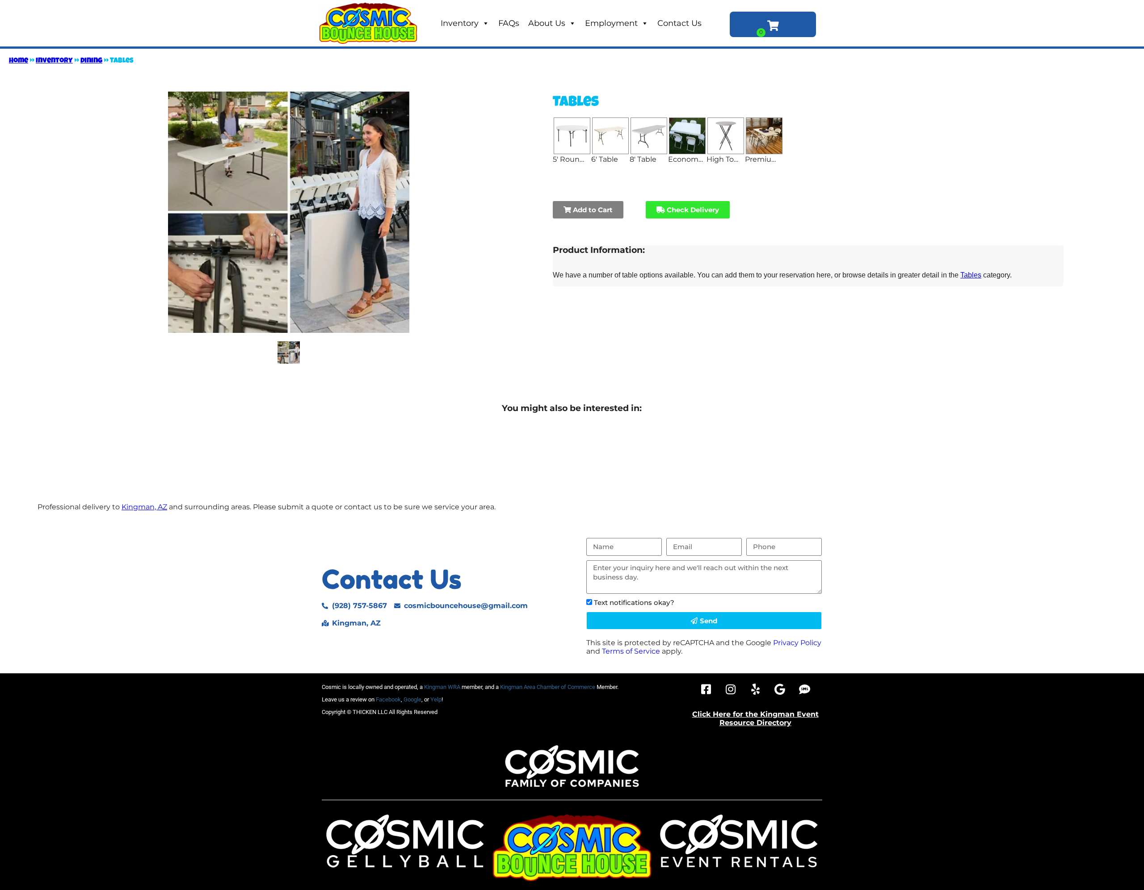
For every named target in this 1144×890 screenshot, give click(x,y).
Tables (970, 275)
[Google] (780, 689)
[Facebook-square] (706, 689)
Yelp (436, 699)
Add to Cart (592, 210)
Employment (611, 23)
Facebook (388, 699)
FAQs (508, 23)
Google (412, 699)
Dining (91, 61)
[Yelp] (755, 689)
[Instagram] (730, 689)
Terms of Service (631, 651)
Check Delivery (692, 210)
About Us (546, 23)
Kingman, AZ (144, 507)
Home (18, 61)
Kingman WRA (442, 687)
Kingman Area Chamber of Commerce (547, 687)
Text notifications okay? (634, 602)
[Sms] (804, 689)
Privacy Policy (797, 642)
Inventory (460, 23)
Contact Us (679, 23)
